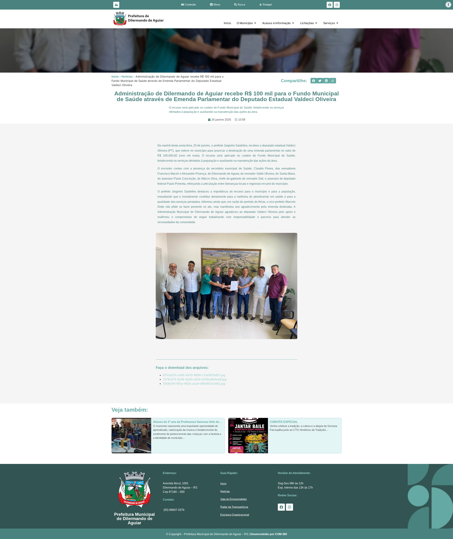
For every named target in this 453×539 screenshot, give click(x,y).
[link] (448, 4)
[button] (314, 81)
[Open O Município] (255, 23)
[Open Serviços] (337, 23)
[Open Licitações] (316, 23)
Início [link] (115, 76)
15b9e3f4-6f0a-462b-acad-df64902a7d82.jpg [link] (194, 383)
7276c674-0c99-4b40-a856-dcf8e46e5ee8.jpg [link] (194, 379)
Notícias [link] (127, 76)
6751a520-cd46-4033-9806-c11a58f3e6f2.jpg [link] (194, 375)
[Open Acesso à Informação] (293, 23)
